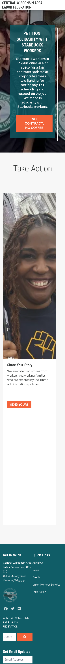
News (35, 570)
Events (36, 577)
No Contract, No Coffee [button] (34, 123)
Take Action (39, 591)
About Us (37, 562)
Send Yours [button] (19, 404)
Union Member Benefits (46, 584)
